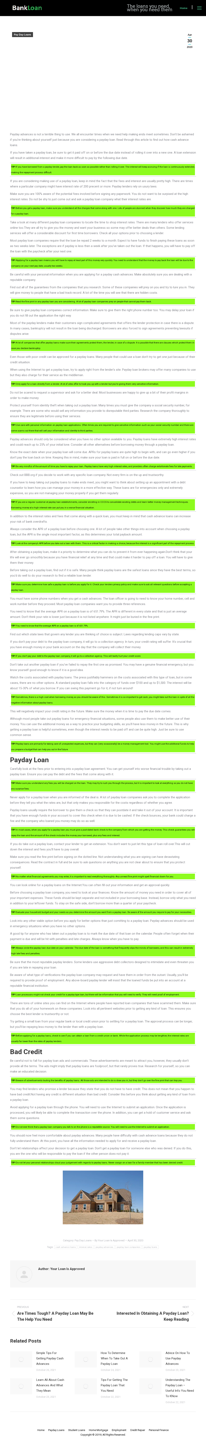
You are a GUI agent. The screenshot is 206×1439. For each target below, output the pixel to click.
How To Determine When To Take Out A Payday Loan (114, 1358)
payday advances (104, 1247)
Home (183, 8)
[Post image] (21, 1359)
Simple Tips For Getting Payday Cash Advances (50, 1358)
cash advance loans (65, 1247)
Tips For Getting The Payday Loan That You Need (114, 1385)
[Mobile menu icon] (199, 8)
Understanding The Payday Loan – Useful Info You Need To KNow (180, 1388)
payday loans (150, 1247)
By (110, 1240)
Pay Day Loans (22, 34)
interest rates (85, 1247)
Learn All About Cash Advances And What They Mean (50, 1385)
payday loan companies (128, 1247)
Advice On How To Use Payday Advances (178, 1358)
